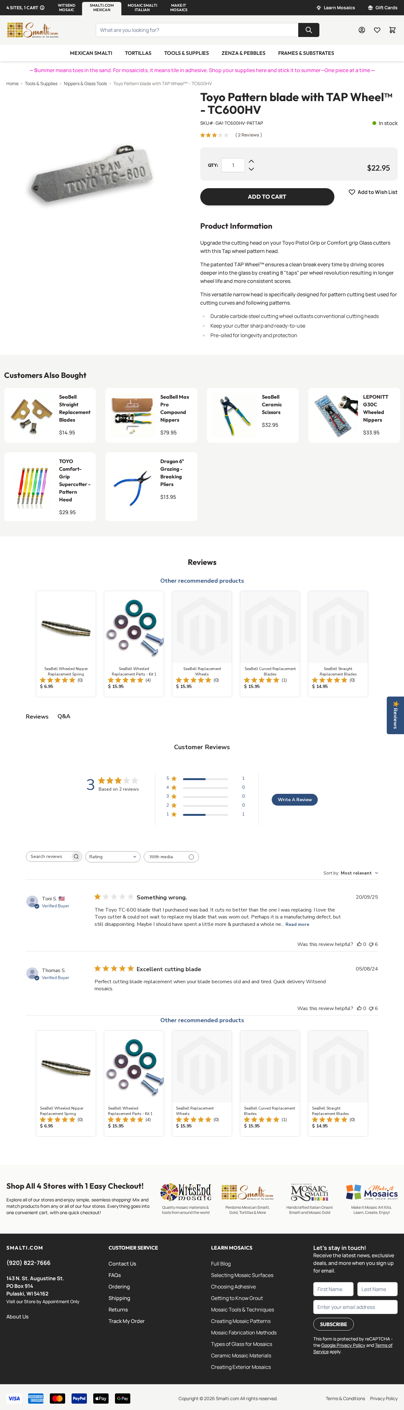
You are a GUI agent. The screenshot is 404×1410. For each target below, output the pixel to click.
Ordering (119, 1286)
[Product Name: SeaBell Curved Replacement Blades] (270, 644)
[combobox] (113, 856)
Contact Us (122, 1263)
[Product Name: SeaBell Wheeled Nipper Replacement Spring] (66, 644)
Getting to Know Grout (237, 1298)
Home (12, 83)
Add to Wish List (378, 192)
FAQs (115, 1275)
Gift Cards (387, 7)
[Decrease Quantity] (251, 169)
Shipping (119, 1298)
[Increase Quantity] (251, 161)
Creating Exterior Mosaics (241, 1366)
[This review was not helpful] (371, 944)
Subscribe (333, 1324)
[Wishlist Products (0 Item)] (377, 30)
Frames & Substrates (306, 53)
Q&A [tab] (63, 716)
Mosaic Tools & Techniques (242, 1309)
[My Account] (362, 30)
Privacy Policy (384, 1398)
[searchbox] (48, 857)
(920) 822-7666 (28, 1262)
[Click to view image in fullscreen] (90, 175)
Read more (297, 924)
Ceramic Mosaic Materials (241, 1355)
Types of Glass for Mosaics (241, 1343)
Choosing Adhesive (233, 1286)
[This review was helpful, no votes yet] (359, 944)
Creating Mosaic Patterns (241, 1321)
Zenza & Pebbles (243, 53)
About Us (17, 1316)
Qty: (213, 165)
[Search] (308, 30)
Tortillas (138, 53)
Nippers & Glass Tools (85, 83)
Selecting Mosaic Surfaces (242, 1275)
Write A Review (295, 800)
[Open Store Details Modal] (42, 7)
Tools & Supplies (186, 53)
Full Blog (221, 1263)
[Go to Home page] (32, 30)
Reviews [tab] (37, 716)
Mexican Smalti (91, 53)
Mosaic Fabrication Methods (244, 1332)
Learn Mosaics (339, 7)
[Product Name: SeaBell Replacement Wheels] (202, 644)
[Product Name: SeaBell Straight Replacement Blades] (338, 644)
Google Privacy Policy (343, 1345)
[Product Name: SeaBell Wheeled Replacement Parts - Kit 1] (134, 644)
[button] (66, 7)
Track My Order (127, 1321)
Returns (118, 1309)
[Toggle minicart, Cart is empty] (392, 30)
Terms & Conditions (345, 1398)
